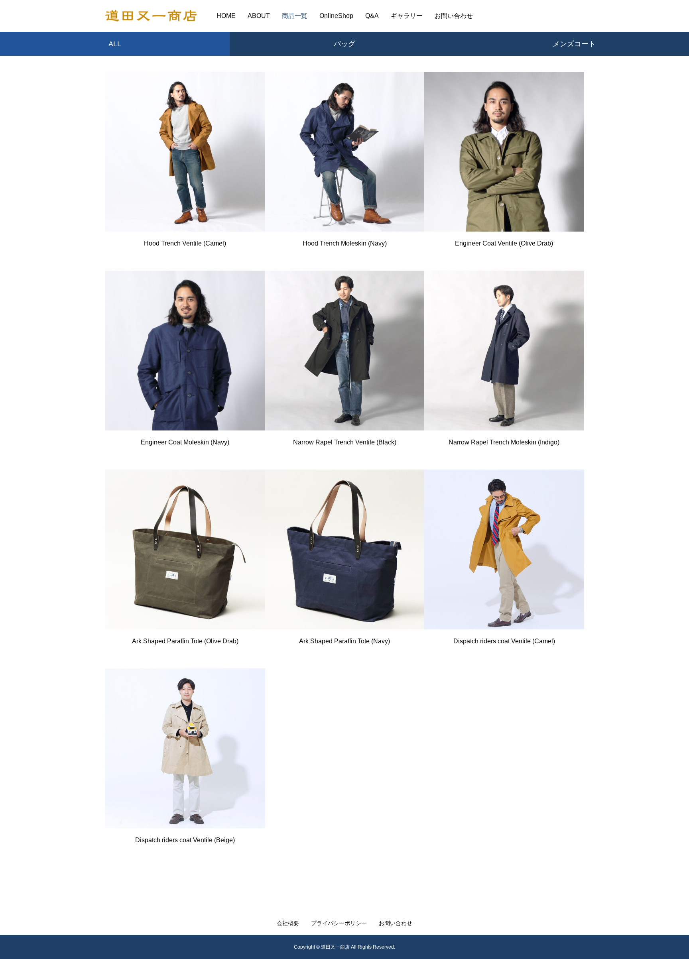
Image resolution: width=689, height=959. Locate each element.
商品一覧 (294, 15)
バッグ (344, 44)
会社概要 (288, 923)
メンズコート (574, 44)
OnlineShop (336, 15)
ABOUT (259, 15)
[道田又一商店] (151, 16)
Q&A (372, 15)
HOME (226, 15)
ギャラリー (407, 15)
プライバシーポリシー (339, 923)
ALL (114, 44)
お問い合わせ (454, 15)
